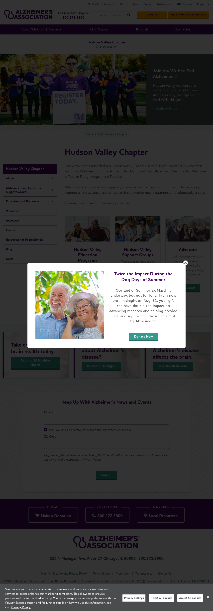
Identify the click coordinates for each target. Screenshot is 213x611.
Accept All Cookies (190, 598)
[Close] (207, 597)
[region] (106, 597)
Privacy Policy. (21, 607)
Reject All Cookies (161, 598)
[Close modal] (185, 262)
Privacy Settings (134, 598)
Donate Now (143, 336)
